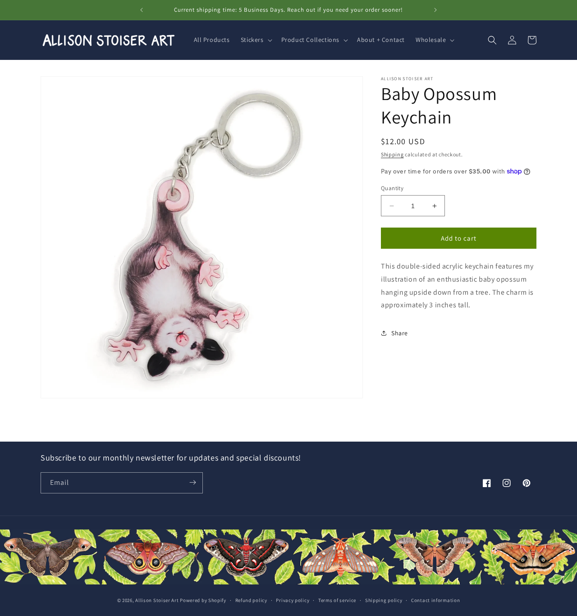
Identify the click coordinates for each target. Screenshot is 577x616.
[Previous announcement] (141, 10)
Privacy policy (292, 601)
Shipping (392, 154)
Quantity (392, 188)
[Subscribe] (192, 482)
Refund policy (251, 601)
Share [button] (399, 333)
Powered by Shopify (203, 601)
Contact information (435, 601)
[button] (255, 39)
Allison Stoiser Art (157, 601)
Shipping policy (384, 601)
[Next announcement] (435, 10)
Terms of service (337, 601)
